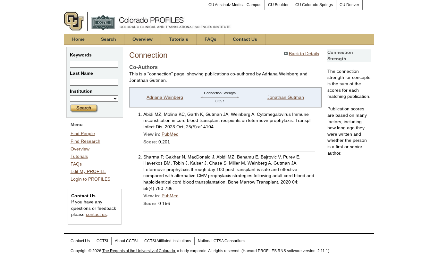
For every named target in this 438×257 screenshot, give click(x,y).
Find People (83, 133)
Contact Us (245, 39)
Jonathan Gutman (285, 97)
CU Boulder (278, 5)
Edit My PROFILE (88, 171)
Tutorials (178, 39)
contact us (96, 214)
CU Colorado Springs (314, 5)
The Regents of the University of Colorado (138, 251)
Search (108, 39)
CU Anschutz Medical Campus (234, 5)
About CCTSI (126, 241)
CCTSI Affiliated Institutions (167, 241)
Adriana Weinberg (165, 97)
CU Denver (349, 5)
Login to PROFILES (90, 179)
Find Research (85, 141)
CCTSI (102, 241)
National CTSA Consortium (221, 241)
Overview (142, 39)
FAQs (210, 39)
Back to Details (304, 53)
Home (78, 39)
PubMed (170, 134)
